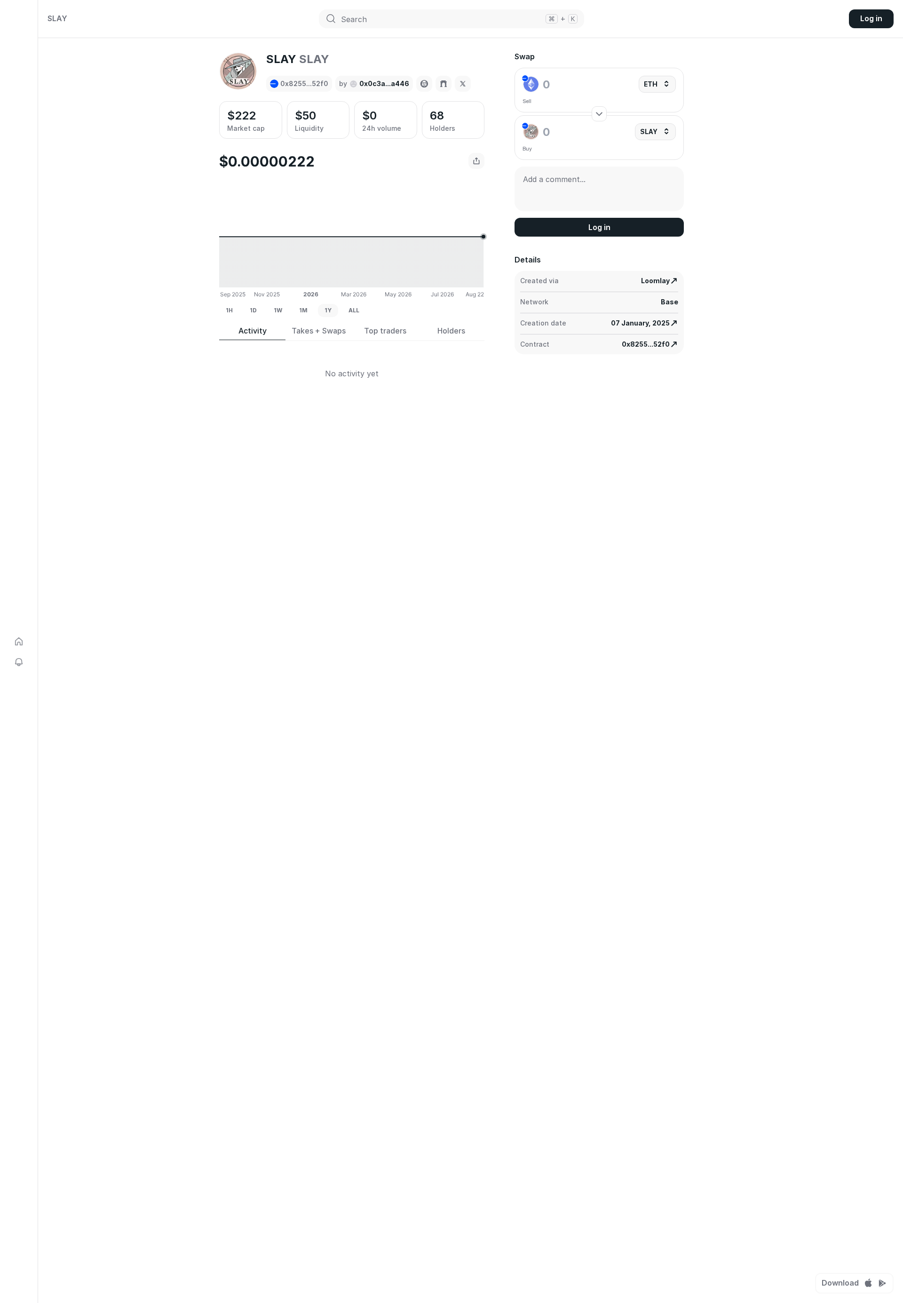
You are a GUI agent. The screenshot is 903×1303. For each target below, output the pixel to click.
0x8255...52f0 (646, 344)
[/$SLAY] (444, 84)
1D (253, 310)
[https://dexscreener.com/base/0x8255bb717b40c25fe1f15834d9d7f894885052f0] (424, 84)
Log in (871, 18)
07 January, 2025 (640, 323)
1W (278, 310)
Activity (252, 330)
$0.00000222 (267, 161)
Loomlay (655, 281)
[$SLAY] (463, 84)
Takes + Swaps (319, 330)
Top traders (385, 330)
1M (303, 310)
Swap (525, 56)
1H (229, 310)
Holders (451, 330)
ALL (354, 310)
